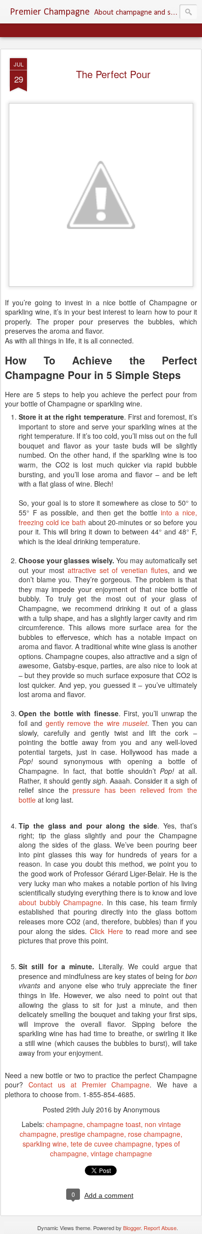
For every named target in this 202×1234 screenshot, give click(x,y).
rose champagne (154, 1134)
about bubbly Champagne (60, 902)
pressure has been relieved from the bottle (108, 795)
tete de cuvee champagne (111, 1144)
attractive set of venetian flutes (118, 570)
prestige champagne (92, 1134)
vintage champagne (121, 1153)
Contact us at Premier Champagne (89, 1084)
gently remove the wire (96, 723)
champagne (64, 1124)
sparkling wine (45, 1144)
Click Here (106, 931)
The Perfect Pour (113, 74)
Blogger (132, 1228)
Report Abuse (160, 1228)
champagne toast (114, 1124)
